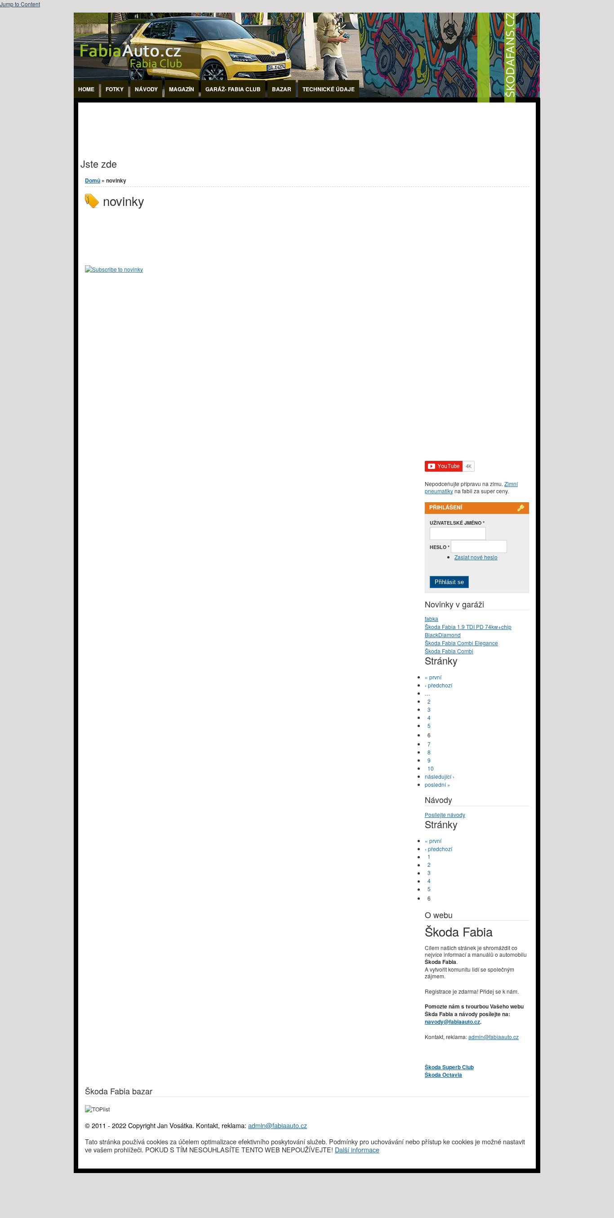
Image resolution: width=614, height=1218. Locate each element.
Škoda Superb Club (449, 1067)
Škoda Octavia (443, 1075)
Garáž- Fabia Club (233, 89)
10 (430, 768)
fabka (431, 618)
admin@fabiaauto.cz (493, 1036)
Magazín (181, 89)
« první (433, 677)
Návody (146, 89)
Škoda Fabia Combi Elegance (461, 643)
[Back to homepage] (307, 100)
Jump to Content (20, 4)
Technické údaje (329, 89)
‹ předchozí (438, 685)
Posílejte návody (445, 814)
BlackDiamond (443, 634)
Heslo (439, 547)
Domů (92, 180)
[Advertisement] (241, 123)
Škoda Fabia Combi (449, 651)
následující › (439, 776)
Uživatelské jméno (457, 522)
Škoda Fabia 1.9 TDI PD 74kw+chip (468, 626)
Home (86, 89)
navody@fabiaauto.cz (452, 1021)
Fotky (115, 89)
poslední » (437, 784)
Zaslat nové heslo (476, 557)
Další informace (357, 1149)
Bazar (281, 89)
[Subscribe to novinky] (114, 269)
